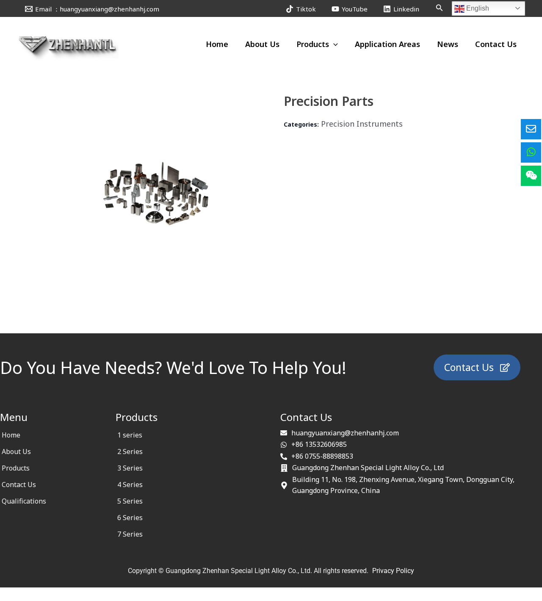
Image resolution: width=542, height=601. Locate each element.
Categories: (301, 124)
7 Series (130, 534)
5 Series (130, 501)
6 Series (130, 517)
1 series (129, 435)
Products (16, 468)
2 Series (130, 451)
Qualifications (24, 501)
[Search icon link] (439, 8)
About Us (16, 451)
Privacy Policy (393, 571)
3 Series (130, 468)
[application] (333, 44)
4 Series (130, 484)
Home (11, 435)
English (477, 8)
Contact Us (19, 484)
